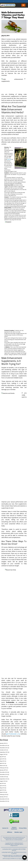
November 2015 (4, 747)
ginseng (9, 159)
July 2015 (2, 756)
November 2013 (4, 801)
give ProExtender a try (13, 734)
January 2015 (3, 770)
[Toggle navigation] (23, 5)
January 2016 (3, 743)
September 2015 (4, 752)
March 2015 (3, 765)
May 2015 (2, 761)
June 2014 (2, 785)
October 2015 (3, 750)
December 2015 (3, 745)
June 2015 (2, 759)
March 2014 (3, 792)
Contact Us (5, 828)
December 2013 (3, 799)
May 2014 (2, 787)
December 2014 (3, 772)
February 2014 (3, 794)
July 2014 (2, 783)
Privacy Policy (23, 828)
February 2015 (3, 767)
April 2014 (2, 790)
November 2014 (4, 774)
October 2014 (3, 776)
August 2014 (3, 781)
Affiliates (9, 832)
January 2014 (3, 796)
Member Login (18, 832)
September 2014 (4, 779)
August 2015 (3, 754)
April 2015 (2, 763)
